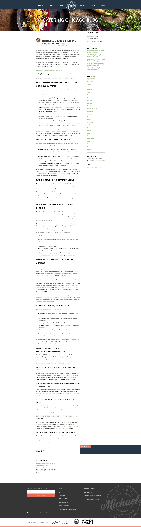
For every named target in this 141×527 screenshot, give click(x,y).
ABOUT (82, 5)
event (88, 92)
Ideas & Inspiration (92, 106)
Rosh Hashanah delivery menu (44, 287)
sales (88, 133)
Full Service (90, 100)
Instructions (90, 111)
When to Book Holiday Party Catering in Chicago (94, 68)
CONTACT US (88, 492)
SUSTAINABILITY (64, 502)
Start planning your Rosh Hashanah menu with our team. (50, 70)
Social (88, 136)
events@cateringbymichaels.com (92, 499)
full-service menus (68, 285)
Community (90, 81)
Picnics (89, 127)
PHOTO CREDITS (64, 506)
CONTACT (102, 5)
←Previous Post (85, 446)
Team (88, 141)
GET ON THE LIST (41, 495)
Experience (90, 98)
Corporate (89, 84)
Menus (67, 45)
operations (90, 122)
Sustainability (90, 138)
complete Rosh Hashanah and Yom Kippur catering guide (51, 297)
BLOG (93, 5)
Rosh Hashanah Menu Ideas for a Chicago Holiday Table (51, 32)
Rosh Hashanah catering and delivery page (63, 78)
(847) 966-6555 (72, 340)
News (88, 119)
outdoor (89, 125)
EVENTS (39, 5)
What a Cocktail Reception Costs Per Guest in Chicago (95, 51)
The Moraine (90, 144)
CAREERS (62, 496)
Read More (40, 472)
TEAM (60, 489)
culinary (89, 87)
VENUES (62, 5)
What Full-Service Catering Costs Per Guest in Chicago (96, 60)
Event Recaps (90, 95)
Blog (37, 32)
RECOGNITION (63, 499)
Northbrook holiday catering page (44, 301)
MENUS (51, 5)
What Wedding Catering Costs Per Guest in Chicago (95, 55)
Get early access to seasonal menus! (37, 488)
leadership (90, 114)
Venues (89, 147)
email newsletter (100, 161)
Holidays (63, 45)
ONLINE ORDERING (90, 489)
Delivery (59, 45)
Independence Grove (92, 108)
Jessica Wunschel (46, 45)
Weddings (89, 149)
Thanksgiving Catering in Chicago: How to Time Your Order (96, 64)
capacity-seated (91, 78)
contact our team (40, 342)
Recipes (89, 130)
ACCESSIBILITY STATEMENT (67, 509)
